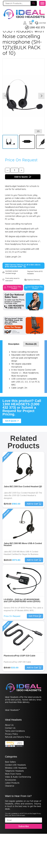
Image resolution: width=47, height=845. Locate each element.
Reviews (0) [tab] (31, 344)
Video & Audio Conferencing (18, 777)
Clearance (9, 786)
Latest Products (12, 783)
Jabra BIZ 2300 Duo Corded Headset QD (23, 486)
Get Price (33, 616)
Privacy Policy (11, 734)
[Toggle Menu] (42, 3)
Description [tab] (13, 344)
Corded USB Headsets (15, 765)
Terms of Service (16, 815)
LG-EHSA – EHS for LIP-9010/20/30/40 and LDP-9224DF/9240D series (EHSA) (22, 600)
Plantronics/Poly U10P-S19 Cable (19, 656)
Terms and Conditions (15, 731)
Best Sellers (10, 762)
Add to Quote (21, 177)
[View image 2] (27, 142)
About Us (9, 725)
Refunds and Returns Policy (17, 737)
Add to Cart (32, 504)
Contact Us (10, 728)
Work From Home (13, 774)
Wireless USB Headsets (16, 768)
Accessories (10, 780)
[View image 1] (10, 142)
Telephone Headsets (14, 771)
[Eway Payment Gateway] (14, 746)
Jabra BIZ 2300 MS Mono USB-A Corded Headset (23, 544)
